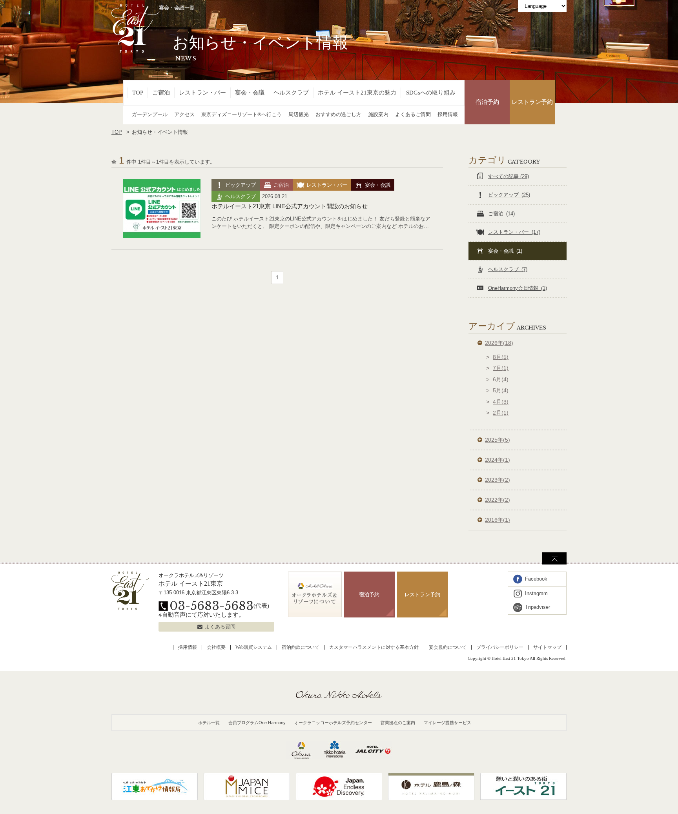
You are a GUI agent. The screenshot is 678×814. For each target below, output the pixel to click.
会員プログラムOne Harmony (257, 722)
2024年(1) (497, 460)
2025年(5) (497, 440)
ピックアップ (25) (509, 195)
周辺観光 (298, 114)
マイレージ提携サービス (447, 722)
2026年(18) (499, 343)
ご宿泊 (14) (501, 214)
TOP (137, 92)
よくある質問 (220, 627)
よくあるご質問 (413, 114)
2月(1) (500, 413)
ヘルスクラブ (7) (507, 269)
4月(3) (500, 402)
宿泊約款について (300, 647)
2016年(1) (497, 520)
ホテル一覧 (209, 722)
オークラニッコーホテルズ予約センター (333, 722)
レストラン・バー (202, 92)
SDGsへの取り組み (431, 92)
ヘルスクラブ (291, 92)
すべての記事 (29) (508, 176)
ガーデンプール (150, 114)
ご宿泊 (161, 92)
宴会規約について (448, 647)
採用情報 (447, 114)
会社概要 (216, 647)
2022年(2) (497, 500)
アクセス (184, 114)
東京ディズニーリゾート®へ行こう (241, 114)
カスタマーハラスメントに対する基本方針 (374, 647)
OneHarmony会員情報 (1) (517, 288)
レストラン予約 (532, 102)
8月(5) (500, 357)
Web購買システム (253, 647)
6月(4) (500, 379)
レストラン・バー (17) (514, 232)
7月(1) (500, 368)
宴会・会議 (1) (505, 251)
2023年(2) (497, 480)
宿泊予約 (487, 102)
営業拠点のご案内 (398, 722)
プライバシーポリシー (499, 647)
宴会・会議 (249, 92)
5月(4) (500, 390)
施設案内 (378, 114)
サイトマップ (547, 647)
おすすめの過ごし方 (338, 114)
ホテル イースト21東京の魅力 (357, 92)
